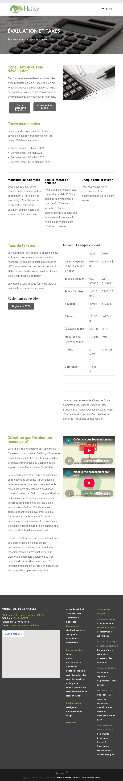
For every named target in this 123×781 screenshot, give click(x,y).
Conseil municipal (75, 609)
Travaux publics (106, 668)
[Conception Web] (61, 774)
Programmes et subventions (104, 634)
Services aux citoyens (103, 611)
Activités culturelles (76, 675)
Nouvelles (71, 722)
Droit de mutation (105, 623)
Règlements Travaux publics (107, 683)
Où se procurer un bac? (106, 717)
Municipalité (72, 626)
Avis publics (72, 634)
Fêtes (69, 658)
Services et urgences (102, 674)
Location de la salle (75, 671)
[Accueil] (9, 39)
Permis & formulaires (103, 744)
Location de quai (74, 711)
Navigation (71, 707)
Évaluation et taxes (106, 627)
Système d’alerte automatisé (105, 652)
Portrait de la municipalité (72, 640)
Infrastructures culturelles (73, 664)
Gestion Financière (75, 630)
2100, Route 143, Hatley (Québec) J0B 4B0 (23, 615)
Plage (69, 715)
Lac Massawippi (74, 703)
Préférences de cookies (91, 777)
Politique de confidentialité (68, 777)
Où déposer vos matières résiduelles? (105, 699)
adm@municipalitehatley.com (26, 625)
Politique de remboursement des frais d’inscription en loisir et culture (76, 689)
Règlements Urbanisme (103, 736)
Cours (69, 654)
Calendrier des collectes (104, 709)
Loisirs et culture (74, 650)
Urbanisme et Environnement (106, 727)
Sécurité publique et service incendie (107, 643)
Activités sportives (75, 679)
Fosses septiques (105, 754)
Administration (73, 613)
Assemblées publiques (72, 619)
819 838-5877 (21, 618)
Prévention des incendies (104, 660)
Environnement (104, 750)
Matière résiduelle (107, 690)
